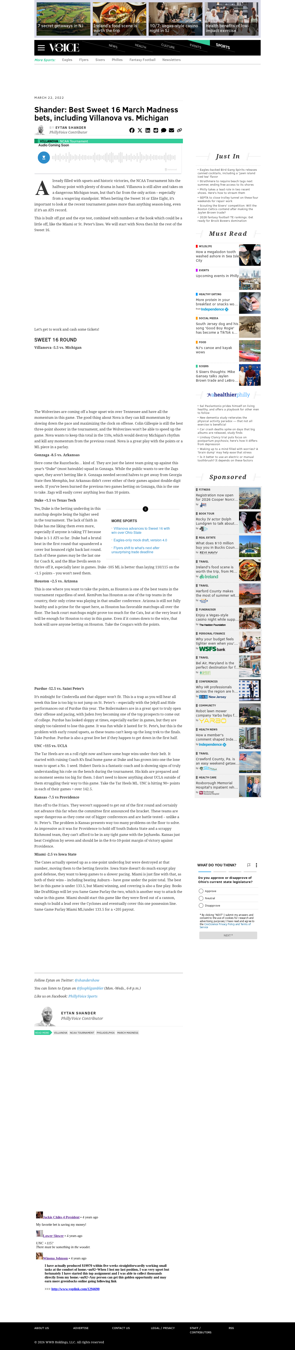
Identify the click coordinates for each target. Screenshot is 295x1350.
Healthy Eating (210, 294)
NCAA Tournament (74, 141)
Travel (204, 561)
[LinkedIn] (147, 131)
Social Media (208, 318)
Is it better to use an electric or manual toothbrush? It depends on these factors (226, 458)
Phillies (117, 59)
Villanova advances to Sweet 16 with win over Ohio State (140, 530)
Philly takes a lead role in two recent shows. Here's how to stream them (224, 191)
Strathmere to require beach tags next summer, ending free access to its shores (226, 182)
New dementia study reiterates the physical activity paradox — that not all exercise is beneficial (225, 420)
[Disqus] (108, 1152)
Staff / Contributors (200, 1330)
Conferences (208, 681)
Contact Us (121, 1328)
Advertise (81, 1328)
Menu (41, 47)
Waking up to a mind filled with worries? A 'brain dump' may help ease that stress (228, 450)
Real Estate (207, 537)
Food (202, 342)
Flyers (84, 59)
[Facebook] (131, 131)
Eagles (67, 59)
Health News (208, 729)
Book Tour (206, 513)
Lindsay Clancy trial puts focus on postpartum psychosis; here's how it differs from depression (227, 440)
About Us (41, 1328)
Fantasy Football (142, 59)
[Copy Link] (179, 131)
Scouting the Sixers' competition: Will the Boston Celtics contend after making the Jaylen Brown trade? (227, 208)
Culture (168, 46)
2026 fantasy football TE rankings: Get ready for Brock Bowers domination (225, 219)
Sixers (100, 59)
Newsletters (171, 59)
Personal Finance (212, 633)
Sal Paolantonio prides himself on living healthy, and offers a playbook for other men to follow (228, 409)
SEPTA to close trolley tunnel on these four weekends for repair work (228, 199)
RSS (231, 1328)
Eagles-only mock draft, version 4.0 (140, 539)
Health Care (207, 777)
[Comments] (163, 131)
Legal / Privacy (163, 1328)
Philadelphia (106, 1032)
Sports (223, 46)
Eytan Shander (71, 127)
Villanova (49, 141)
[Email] (171, 131)
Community (207, 705)
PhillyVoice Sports (82, 996)
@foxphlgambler (90, 988)
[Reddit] (155, 131)
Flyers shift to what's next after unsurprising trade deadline (135, 549)
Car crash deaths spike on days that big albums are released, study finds (226, 431)
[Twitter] (139, 131)
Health (140, 45)
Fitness (204, 489)
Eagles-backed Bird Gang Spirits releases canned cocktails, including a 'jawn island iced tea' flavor (227, 173)
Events (195, 45)
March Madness (127, 1032)
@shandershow (87, 980)
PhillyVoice (64, 47)
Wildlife (205, 246)
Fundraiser (207, 609)
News (113, 46)
